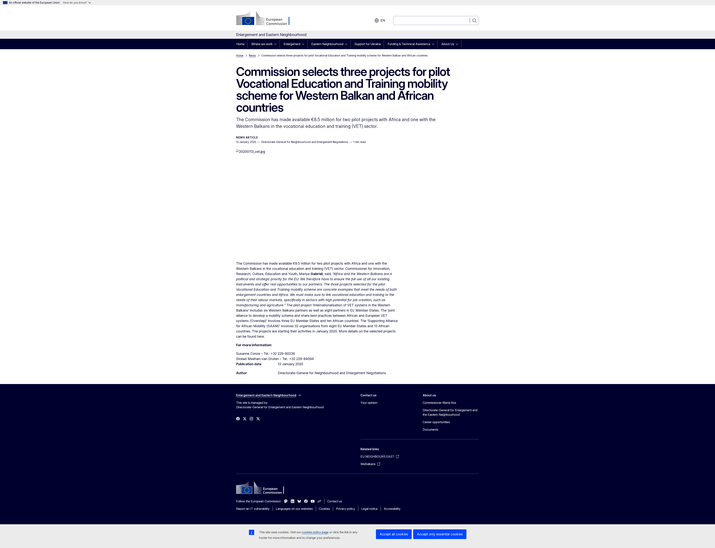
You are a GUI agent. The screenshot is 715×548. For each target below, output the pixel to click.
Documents (430, 429)
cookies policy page (315, 532)
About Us (447, 44)
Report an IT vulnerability (253, 509)
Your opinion (368, 403)
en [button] (382, 20)
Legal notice (369, 509)
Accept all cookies (394, 534)
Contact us (334, 501)
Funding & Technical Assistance (409, 44)
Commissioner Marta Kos (439, 403)
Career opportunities (436, 422)
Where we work (262, 44)
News (252, 55)
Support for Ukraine (367, 44)
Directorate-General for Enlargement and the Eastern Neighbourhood (450, 412)
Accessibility (392, 509)
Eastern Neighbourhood (327, 44)
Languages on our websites (294, 509)
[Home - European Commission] (266, 18)
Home (240, 44)
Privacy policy (345, 509)
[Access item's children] (276, 44)
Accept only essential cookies (440, 534)
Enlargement (292, 44)
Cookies (324, 509)
